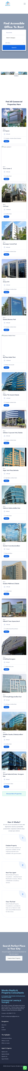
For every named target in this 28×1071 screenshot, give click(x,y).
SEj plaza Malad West (9, 357)
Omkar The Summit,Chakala (11, 395)
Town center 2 (7, 168)
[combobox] (15, 43)
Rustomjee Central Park (10, 244)
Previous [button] (3, 683)
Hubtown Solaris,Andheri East (11, 508)
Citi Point (5, 206)
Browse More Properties (14, 793)
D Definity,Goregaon (9, 659)
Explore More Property (14, 958)
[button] (2, 75)
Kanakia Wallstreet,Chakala (11, 583)
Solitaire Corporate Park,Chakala (12, 433)
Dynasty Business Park (9, 319)
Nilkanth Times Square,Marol (11, 621)
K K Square (6, 131)
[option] (14, 117)
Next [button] (25, 683)
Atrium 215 (6, 282)
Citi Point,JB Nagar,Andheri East (12, 697)
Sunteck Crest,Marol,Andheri (11, 546)
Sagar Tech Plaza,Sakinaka (11, 470)
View (6, 141)
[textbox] (15, 43)
